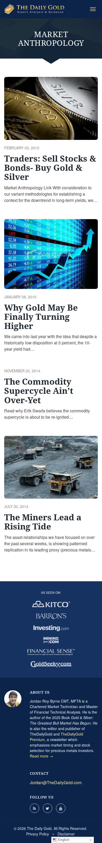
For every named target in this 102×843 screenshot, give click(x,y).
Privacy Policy (37, 833)
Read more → (41, 756)
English (63, 840)
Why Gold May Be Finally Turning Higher (41, 316)
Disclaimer (66, 833)
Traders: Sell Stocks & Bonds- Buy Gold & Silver (50, 167)
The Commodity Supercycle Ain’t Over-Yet (38, 390)
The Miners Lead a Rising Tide (42, 521)
